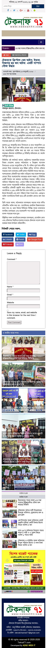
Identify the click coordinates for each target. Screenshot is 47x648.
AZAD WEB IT (29, 645)
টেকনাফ (23, 55)
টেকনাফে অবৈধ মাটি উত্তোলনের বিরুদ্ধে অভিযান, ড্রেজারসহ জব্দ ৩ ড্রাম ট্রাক (23, 383)
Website (10, 302)
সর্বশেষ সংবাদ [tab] (23, 493)
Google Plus (36, 239)
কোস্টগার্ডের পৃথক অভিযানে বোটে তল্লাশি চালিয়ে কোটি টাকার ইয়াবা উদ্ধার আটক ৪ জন (23, 409)
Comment (12, 259)
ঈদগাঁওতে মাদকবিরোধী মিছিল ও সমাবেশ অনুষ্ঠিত (20, 486)
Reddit (21, 239)
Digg (33, 234)
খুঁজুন (37, 6)
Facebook (8, 234)
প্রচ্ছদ (7, 55)
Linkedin (8, 239)
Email (10, 294)
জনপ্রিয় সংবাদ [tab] (23, 497)
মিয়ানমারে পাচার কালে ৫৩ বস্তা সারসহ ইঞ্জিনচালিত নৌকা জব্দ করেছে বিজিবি (19, 357)
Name (10, 286)
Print (20, 244)
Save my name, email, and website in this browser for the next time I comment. (22, 315)
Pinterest (8, 244)
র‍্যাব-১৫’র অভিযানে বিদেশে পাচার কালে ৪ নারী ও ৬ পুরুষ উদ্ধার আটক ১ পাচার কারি (23, 435)
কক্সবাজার (17, 55)
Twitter (22, 234)
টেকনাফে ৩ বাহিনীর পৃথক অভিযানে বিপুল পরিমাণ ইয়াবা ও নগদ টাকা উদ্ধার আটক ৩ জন (22, 460)
